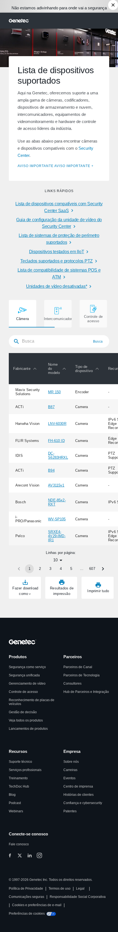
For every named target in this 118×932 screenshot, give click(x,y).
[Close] (113, 5)
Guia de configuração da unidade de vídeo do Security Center (59, 223)
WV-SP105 (57, 519)
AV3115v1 (56, 485)
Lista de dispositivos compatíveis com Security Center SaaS (59, 207)
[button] (26, 368)
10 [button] (55, 559)
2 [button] (40, 569)
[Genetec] (19, 21)
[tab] (22, 313)
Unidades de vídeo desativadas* (56, 286)
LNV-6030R (57, 424)
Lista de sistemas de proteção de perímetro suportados (59, 239)
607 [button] (92, 569)
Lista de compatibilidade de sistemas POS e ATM (59, 273)
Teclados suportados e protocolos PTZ (56, 261)
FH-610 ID (56, 441)
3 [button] (50, 569)
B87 (51, 407)
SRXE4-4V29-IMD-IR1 (57, 536)
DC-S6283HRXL (58, 455)
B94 (51, 470)
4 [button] (61, 569)
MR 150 (54, 392)
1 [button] (29, 569)
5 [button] (71, 569)
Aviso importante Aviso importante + (56, 166)
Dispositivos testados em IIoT (56, 251)
